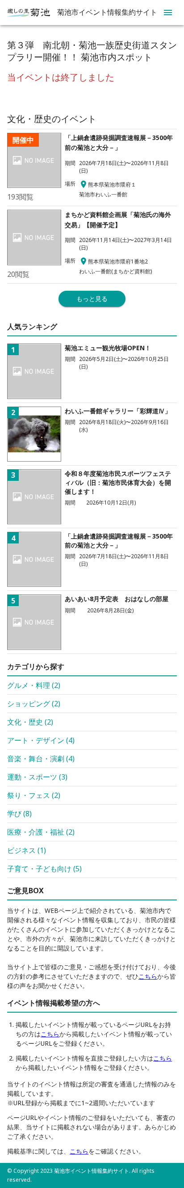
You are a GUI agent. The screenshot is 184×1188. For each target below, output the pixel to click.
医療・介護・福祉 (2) (41, 832)
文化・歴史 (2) (30, 722)
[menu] (168, 12)
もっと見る (92, 298)
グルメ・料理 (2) (33, 685)
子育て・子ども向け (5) (44, 869)
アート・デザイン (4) (41, 740)
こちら (147, 976)
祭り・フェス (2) (33, 795)
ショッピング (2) (33, 704)
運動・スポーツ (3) (37, 777)
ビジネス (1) (26, 850)
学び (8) (19, 814)
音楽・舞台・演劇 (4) (41, 759)
